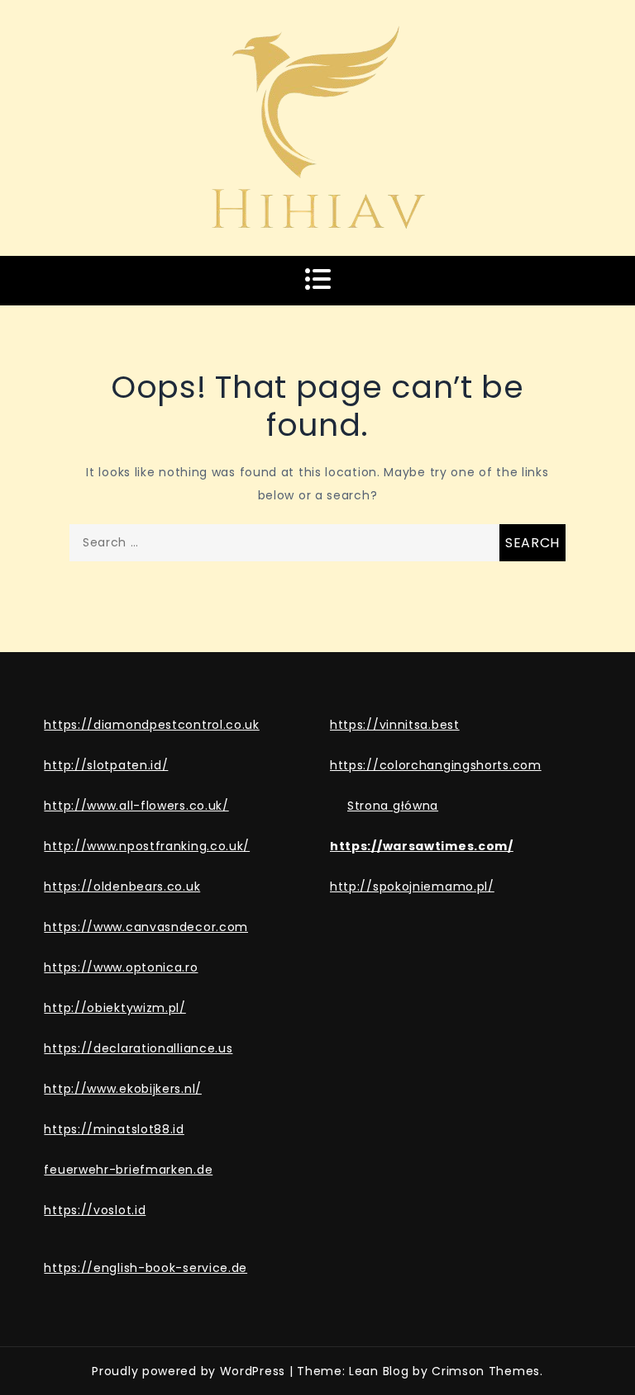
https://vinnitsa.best (395, 724)
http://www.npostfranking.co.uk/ (147, 846)
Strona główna (392, 805)
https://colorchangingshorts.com (436, 765)
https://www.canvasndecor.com (146, 927)
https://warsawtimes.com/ (421, 846)
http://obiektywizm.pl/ (114, 1008)
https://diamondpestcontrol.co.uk (151, 724)
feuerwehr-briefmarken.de (128, 1169)
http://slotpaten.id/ (106, 765)
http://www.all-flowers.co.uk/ (136, 805)
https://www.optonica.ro (121, 967)
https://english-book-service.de (145, 1268)
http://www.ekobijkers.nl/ (123, 1089)
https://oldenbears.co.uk (122, 886)
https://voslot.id (95, 1210)
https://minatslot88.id (114, 1129)
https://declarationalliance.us (138, 1048)
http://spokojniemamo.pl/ (412, 886)
